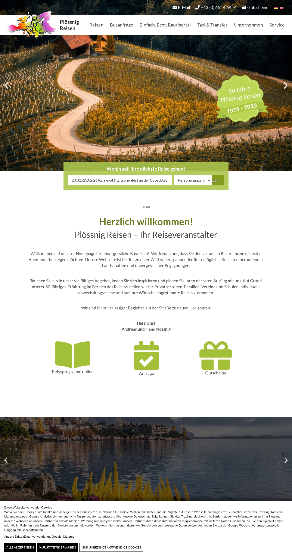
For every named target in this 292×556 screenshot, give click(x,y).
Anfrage (146, 373)
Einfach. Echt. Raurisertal (165, 25)
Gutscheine (215, 372)
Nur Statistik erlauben (57, 547)
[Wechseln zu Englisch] (280, 7)
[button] (6, 85)
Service (277, 25)
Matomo (68, 536)
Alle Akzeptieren (20, 547)
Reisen (96, 25)
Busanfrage (121, 25)
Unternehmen (248, 25)
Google (57, 536)
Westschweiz (146, 470)
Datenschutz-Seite (146, 516)
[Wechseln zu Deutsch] (275, 7)
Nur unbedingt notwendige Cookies (111, 547)
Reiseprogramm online (72, 371)
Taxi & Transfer (212, 25)
